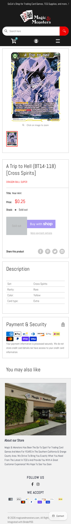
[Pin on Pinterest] (47, 251)
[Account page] (36, 41)
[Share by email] (62, 251)
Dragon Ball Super (16, 182)
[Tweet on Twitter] (55, 251)
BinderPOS (28, 522)
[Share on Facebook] (40, 251)
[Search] (64, 31)
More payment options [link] (41, 233)
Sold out (16, 226)
